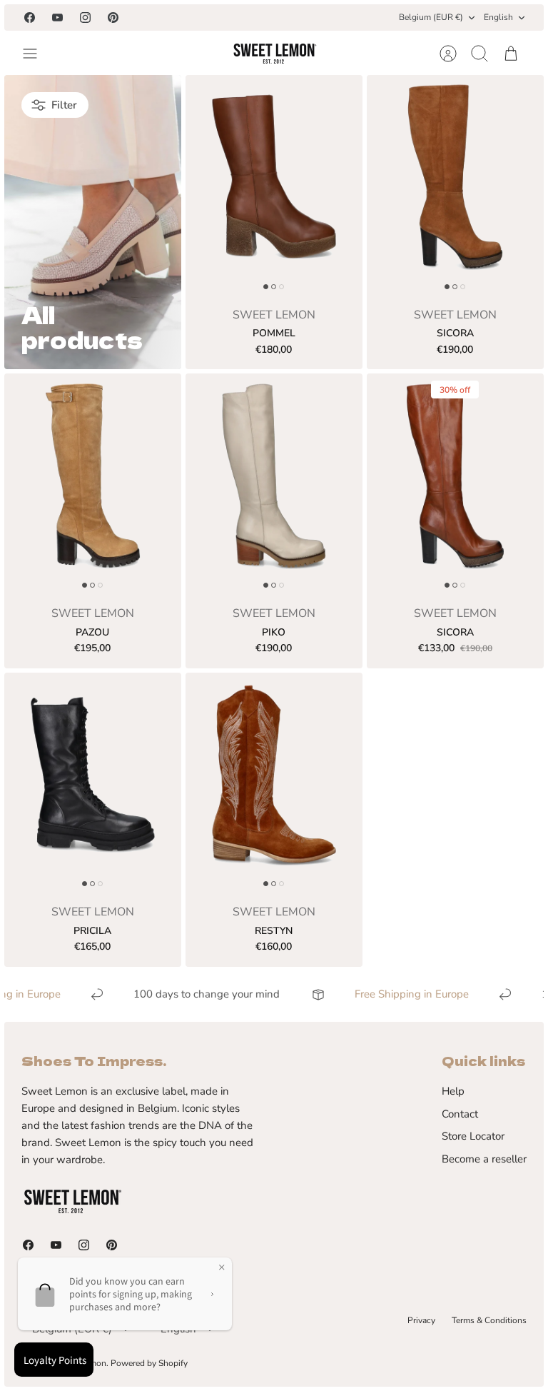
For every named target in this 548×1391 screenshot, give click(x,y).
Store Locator (473, 1136)
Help (453, 1091)
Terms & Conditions (489, 1320)
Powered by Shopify (149, 1363)
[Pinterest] (113, 17)
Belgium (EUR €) (431, 17)
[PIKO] (274, 484)
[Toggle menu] (37, 53)
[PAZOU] (92, 484)
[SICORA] (455, 185)
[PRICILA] (92, 783)
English (498, 17)
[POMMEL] (274, 185)
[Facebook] (30, 17)
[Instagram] (85, 17)
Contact (460, 1114)
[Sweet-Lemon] (274, 54)
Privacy (421, 1320)
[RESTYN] (274, 783)
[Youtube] (57, 17)
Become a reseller (484, 1159)
